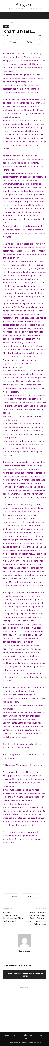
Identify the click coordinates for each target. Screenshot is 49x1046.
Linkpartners (28, 1035)
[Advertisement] (24, 865)
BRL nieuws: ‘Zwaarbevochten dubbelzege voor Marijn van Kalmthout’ (13, 916)
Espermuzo (11, 36)
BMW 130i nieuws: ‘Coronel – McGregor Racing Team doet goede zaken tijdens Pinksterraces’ (37, 918)
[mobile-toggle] (4, 15)
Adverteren (16, 1035)
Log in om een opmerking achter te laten (24, 974)
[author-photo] (24, 947)
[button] (45, 15)
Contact (24, 1038)
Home (5, 22)
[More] (39, 42)
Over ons (38, 1035)
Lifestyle (13, 22)
